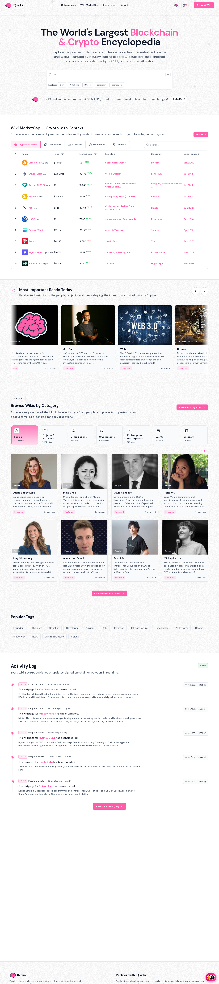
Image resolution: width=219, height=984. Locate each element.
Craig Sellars (112, 186)
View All (199, 134)
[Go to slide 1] (201, 451)
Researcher (161, 628)
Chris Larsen (112, 206)
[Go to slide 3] (207, 451)
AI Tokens (74, 85)
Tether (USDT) (37, 185)
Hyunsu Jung (47, 737)
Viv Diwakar (46, 689)
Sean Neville (129, 219)
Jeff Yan (109, 263)
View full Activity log (107, 806)
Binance (33, 196)
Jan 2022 (189, 252)
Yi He (133, 196)
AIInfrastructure (54, 636)
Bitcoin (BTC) (36, 162)
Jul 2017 (188, 196)
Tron (31, 241)
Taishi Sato (46, 762)
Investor (119, 628)
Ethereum (101, 85)
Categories (67, 5)
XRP (31, 207)
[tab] (26, 144)
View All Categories (190, 407)
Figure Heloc (36, 252)
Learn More (164, 99)
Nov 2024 (189, 263)
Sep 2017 (189, 241)
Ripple (154, 207)
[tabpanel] (109, 210)
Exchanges (117, 85)
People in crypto (36, 684)
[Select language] (186, 5)
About (124, 5)
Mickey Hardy (47, 713)
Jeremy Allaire (113, 219)
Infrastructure (139, 628)
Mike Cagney (123, 252)
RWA (35, 636)
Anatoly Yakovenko (115, 230)
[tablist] (70, 144)
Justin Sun (111, 241)
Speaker (54, 628)
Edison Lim (45, 786)
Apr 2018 (189, 230)
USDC (32, 219)
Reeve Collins (113, 183)
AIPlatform (182, 628)
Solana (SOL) (36, 230)
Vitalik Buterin (113, 173)
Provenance (158, 252)
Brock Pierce (129, 183)
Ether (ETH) (35, 173)
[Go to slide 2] (204, 451)
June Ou (109, 252)
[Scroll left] (195, 291)
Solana (155, 230)
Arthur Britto (112, 209)
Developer (72, 628)
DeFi (62, 85)
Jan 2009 (189, 162)
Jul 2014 (188, 173)
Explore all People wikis (107, 593)
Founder (18, 628)
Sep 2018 (189, 219)
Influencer (19, 636)
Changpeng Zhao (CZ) (117, 196)
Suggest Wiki (204, 5)
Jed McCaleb (128, 206)
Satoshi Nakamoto (115, 162)
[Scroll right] (204, 291)
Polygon (155, 183)
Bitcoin (87, 85)
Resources (108, 5)
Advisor (90, 628)
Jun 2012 (189, 207)
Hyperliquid (35, 263)
